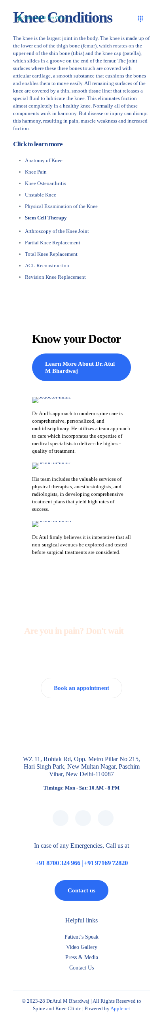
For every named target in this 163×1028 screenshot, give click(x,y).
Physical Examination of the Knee (61, 206)
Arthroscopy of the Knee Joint (57, 231)
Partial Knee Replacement (53, 243)
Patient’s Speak (81, 937)
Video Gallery (81, 947)
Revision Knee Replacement (55, 277)
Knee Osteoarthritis (45, 183)
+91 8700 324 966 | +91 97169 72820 (81, 863)
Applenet (120, 1008)
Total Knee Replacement (51, 254)
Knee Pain (36, 172)
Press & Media (81, 957)
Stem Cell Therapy (46, 218)
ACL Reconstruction (47, 265)
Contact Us (81, 968)
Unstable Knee (41, 195)
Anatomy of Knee (44, 160)
